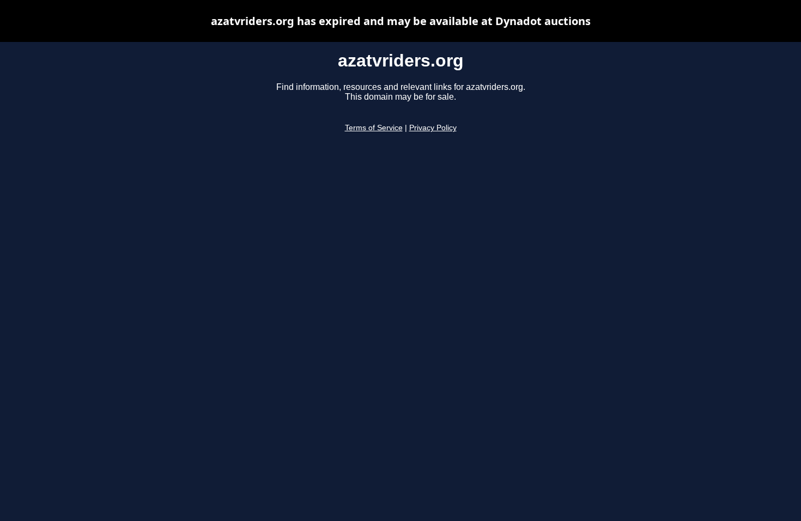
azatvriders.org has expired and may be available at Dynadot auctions (401, 21)
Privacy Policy (433, 128)
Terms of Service (374, 128)
